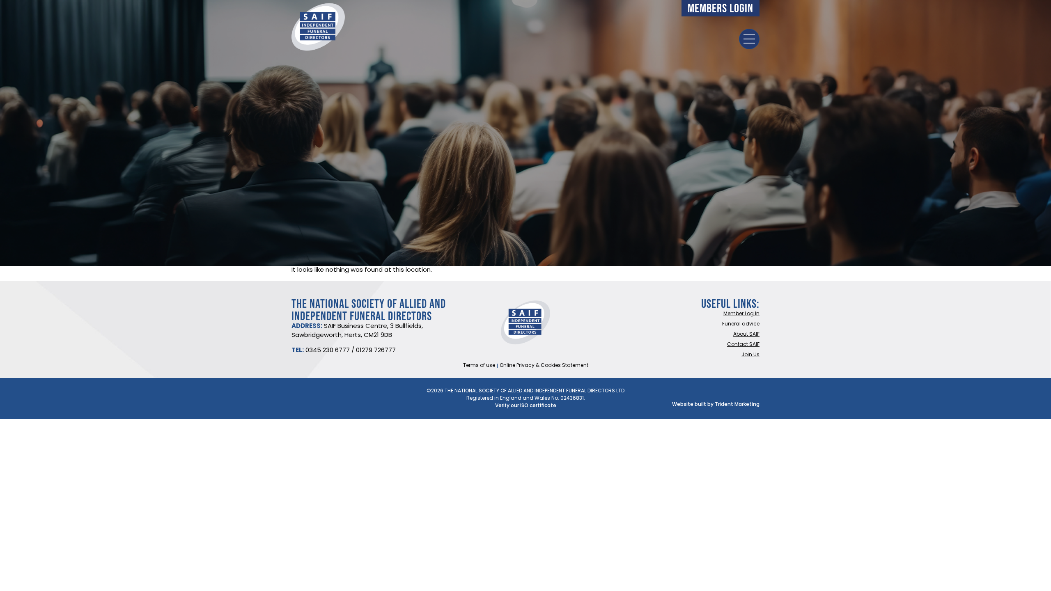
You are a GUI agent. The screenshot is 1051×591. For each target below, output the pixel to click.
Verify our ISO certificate (525, 405)
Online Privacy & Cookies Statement (544, 365)
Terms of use (479, 365)
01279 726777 (376, 351)
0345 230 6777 (327, 351)
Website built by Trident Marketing (716, 404)
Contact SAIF (743, 344)
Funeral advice (741, 324)
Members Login (720, 8)
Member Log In (741, 314)
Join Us (750, 355)
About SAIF (746, 334)
